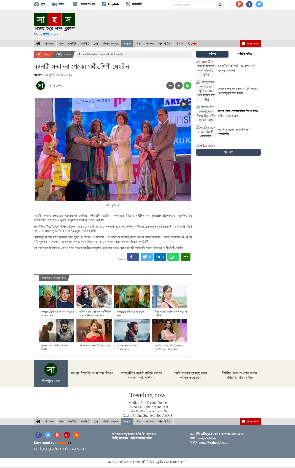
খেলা (96, 43)
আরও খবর (59, 277)
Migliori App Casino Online (147, 402)
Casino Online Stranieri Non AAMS (147, 415)
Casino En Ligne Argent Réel (147, 407)
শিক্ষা (138, 43)
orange (64, 442)
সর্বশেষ (212, 54)
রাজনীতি (72, 43)
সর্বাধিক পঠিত (245, 54)
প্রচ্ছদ (46, 54)
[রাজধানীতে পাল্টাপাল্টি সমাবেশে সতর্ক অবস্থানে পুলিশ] (228, 76)
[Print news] (187, 85)
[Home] (38, 43)
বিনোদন (127, 43)
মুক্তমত (150, 43)
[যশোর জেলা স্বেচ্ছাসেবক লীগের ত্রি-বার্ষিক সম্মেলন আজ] (228, 121)
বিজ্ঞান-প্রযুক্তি (111, 43)
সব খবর (228, 152)
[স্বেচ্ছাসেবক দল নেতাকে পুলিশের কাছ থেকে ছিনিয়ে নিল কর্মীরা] (228, 100)
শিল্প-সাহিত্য (165, 43)
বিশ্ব (61, 43)
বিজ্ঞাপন (180, 43)
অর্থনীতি (85, 43)
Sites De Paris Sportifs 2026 (147, 411)
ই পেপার (192, 43)
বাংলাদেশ (49, 43)
